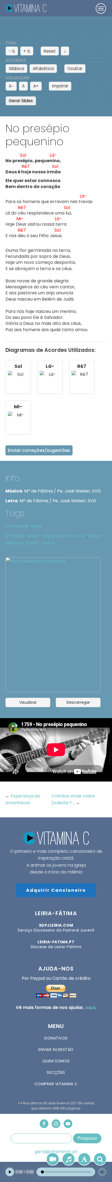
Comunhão (17, 526)
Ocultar (74, 68)
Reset (50, 51)
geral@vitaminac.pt (56, 1152)
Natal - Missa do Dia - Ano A (56, 536)
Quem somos (56, 1061)
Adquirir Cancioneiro (56, 890)
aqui (90, 1007)
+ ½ (26, 51)
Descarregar (78, 702)
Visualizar (28, 702)
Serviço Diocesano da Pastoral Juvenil (56, 928)
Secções (56, 1072)
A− (11, 86)
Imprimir (60, 86)
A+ (36, 86)
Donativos (56, 1038)
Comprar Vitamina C (56, 1084)
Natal (36, 526)
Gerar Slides (21, 101)
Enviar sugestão (56, 1049)
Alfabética (43, 68)
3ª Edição (15, 536)
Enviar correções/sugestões (39, 450)
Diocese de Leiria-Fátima (56, 944)
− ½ (12, 51)
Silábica (16, 68)
